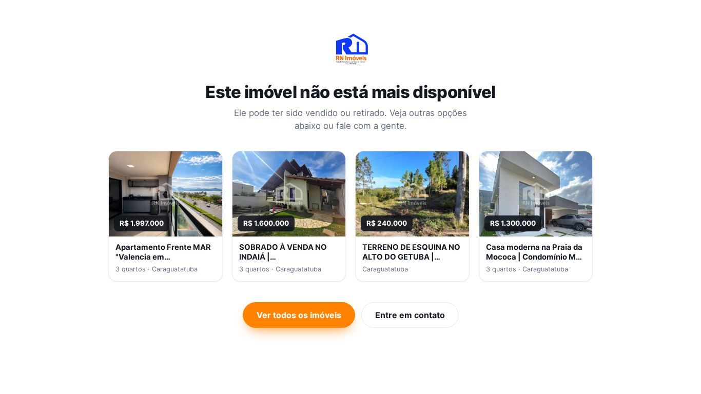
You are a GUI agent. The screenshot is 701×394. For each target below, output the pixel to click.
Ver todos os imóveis (299, 315)
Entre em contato (410, 315)
